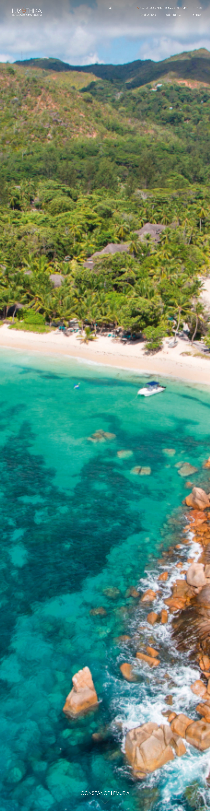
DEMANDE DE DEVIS (175, 8)
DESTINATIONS (148, 15)
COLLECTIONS (173, 15)
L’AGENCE (197, 15)
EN (200, 8)
